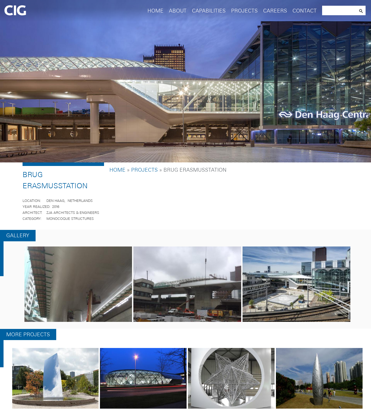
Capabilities (209, 11)
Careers (275, 11)
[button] (78, 285)
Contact (305, 11)
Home (155, 11)
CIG (30, 11)
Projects (244, 11)
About (178, 11)
